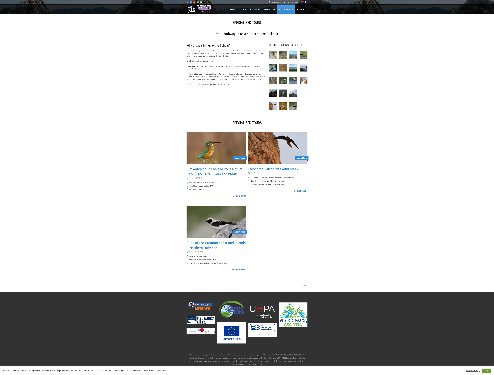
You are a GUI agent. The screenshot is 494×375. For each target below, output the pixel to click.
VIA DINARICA (269, 9)
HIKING (232, 9)
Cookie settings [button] (473, 370)
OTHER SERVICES (286, 9)
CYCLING (242, 9)
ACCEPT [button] (486, 371)
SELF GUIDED (255, 9)
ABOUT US (301, 9)
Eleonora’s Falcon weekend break (273, 169)
